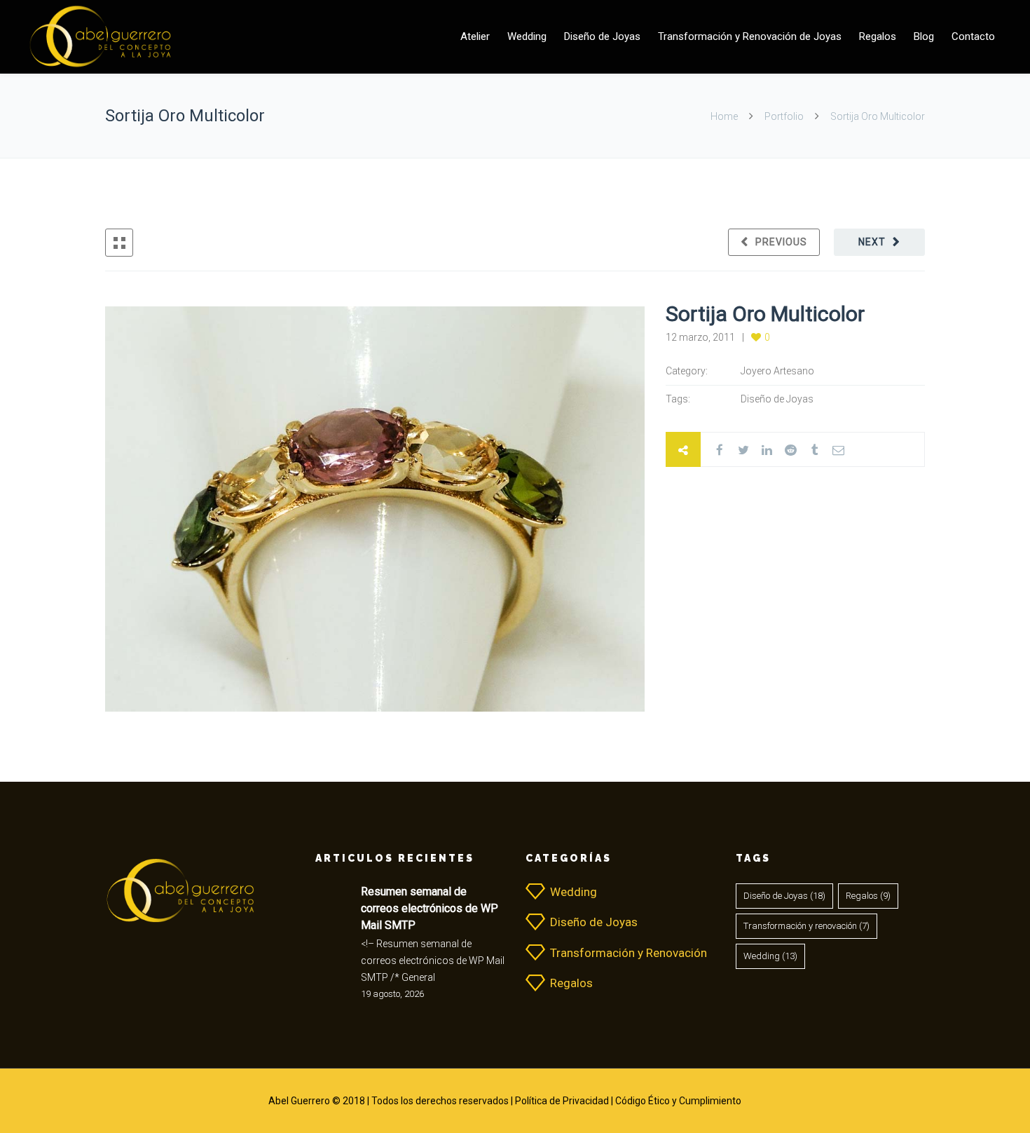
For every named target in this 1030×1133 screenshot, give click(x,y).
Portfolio (784, 116)
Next (872, 241)
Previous (781, 241)
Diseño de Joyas (602, 36)
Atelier (475, 36)
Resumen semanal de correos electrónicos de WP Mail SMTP (429, 908)
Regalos (877, 36)
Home (725, 116)
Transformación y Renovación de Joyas (750, 36)
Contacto (973, 36)
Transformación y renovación (806, 926)
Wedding (527, 36)
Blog (924, 36)
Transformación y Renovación (628, 953)
